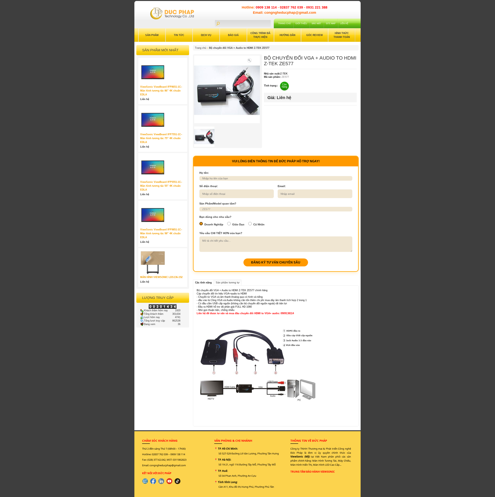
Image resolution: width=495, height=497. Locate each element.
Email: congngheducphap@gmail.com (284, 13)
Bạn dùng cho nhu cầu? (215, 216)
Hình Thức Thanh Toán (342, 35)
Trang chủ (284, 23)
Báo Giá (233, 35)
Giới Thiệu (301, 23)
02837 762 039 (292, 7)
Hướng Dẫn (287, 35)
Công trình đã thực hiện (260, 35)
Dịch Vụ (206, 35)
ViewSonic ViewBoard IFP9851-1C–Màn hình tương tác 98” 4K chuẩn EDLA (161, 233)
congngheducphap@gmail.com (167, 465)
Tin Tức (179, 35)
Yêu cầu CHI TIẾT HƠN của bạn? (220, 233)
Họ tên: (204, 172)
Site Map (330, 23)
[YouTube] (169, 481)
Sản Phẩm (152, 35)
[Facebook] (153, 481)
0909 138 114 (267, 7)
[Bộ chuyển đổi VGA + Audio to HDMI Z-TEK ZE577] (249, 60)
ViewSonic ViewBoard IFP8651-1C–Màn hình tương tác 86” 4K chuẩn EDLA (161, 90)
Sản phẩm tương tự (227, 282)
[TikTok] (177, 481)
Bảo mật (316, 23)
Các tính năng (203, 282)
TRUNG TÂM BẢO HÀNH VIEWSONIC (312, 471)
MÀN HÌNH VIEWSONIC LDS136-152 (161, 277)
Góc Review (314, 35)
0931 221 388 (316, 7)
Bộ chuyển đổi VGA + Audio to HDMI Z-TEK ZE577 (239, 47)
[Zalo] (145, 481)
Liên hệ (344, 23)
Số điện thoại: (208, 186)
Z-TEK (284, 73)
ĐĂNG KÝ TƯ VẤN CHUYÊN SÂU (275, 262)
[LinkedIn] (161, 481)
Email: (282, 186)
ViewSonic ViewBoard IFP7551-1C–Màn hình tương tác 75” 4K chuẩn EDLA (161, 138)
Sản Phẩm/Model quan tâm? (217, 203)
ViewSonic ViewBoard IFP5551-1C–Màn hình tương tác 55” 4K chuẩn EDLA (161, 185)
